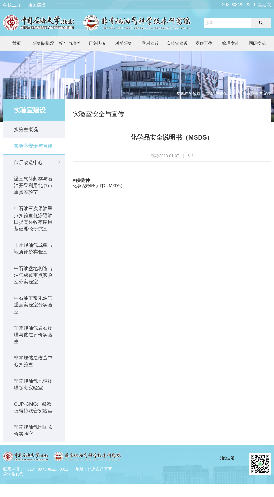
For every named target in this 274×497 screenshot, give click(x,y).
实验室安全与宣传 (33, 146)
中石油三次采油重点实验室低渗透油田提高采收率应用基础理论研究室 (33, 219)
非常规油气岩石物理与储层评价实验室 (33, 334)
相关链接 (36, 5)
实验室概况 (26, 129)
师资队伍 (96, 43)
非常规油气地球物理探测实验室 (33, 384)
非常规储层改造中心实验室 (33, 361)
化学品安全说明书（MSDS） (99, 185)
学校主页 (11, 5)
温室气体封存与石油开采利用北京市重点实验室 (33, 185)
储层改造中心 (28, 162)
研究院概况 (43, 43)
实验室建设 (177, 43)
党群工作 (203, 43)
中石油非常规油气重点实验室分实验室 (33, 304)
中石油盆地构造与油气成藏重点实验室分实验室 (33, 275)
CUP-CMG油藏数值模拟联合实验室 (33, 407)
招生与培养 (70, 43)
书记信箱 (225, 458)
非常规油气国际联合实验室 (33, 430)
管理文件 (230, 43)
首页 (16, 43)
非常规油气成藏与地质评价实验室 (33, 248)
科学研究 (123, 43)
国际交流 (257, 43)
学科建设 (150, 43)
